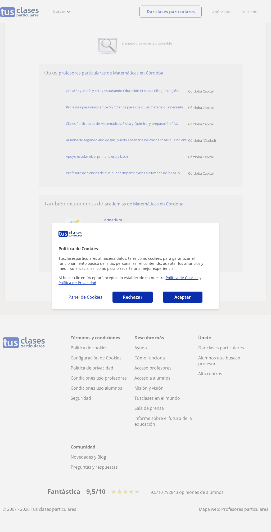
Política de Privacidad (77, 282)
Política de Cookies (182, 277)
